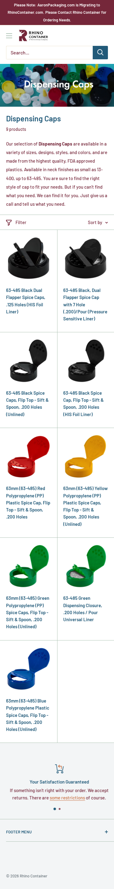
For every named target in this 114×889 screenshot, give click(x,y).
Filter (21, 222)
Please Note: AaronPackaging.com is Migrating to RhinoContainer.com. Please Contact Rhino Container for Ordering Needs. (57, 12)
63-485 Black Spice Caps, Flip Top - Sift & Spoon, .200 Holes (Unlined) (27, 403)
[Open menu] (9, 35)
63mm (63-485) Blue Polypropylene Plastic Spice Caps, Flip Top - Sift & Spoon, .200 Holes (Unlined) (27, 715)
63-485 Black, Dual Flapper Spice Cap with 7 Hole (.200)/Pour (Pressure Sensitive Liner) (85, 304)
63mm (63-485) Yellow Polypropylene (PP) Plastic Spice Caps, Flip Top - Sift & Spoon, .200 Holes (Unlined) (85, 505)
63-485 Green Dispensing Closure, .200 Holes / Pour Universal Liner (82, 608)
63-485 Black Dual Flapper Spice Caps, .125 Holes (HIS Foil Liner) (25, 300)
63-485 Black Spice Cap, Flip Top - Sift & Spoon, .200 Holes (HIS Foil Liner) (83, 403)
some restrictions (65, 797)
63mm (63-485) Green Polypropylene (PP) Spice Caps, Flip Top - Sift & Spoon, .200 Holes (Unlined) (27, 612)
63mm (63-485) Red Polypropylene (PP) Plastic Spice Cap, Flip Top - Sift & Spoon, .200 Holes (28, 502)
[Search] (100, 52)
